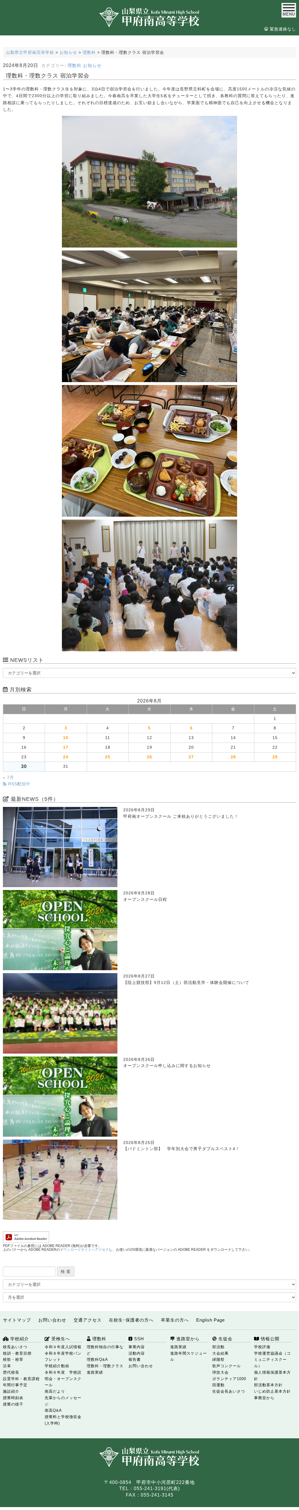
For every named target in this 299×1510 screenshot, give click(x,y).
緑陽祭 (218, 1359)
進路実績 (178, 1347)
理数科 (74, 65)
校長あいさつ (15, 1347)
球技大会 (220, 1372)
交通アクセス (88, 1319)
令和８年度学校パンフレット (63, 1356)
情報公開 (269, 1338)
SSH (138, 1338)
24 (65, 757)
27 (191, 757)
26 (149, 757)
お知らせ (92, 65)
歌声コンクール (226, 1366)
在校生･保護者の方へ (131, 1319)
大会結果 (220, 1353)
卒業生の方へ (175, 1319)
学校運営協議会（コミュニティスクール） (272, 1359)
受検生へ (60, 1338)
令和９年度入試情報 (63, 1347)
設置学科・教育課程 (21, 1379)
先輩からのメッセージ (63, 1401)
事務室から (264, 1398)
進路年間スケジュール (188, 1356)
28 (233, 757)
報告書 (134, 1359)
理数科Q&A (97, 1359)
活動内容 (136, 1353)
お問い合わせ (52, 1319)
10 (65, 738)
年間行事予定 (15, 1385)
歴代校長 (11, 1372)
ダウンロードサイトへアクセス (84, 1249)
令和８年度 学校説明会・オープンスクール (63, 1378)
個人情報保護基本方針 (272, 1375)
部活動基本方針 (268, 1385)
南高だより (55, 1391)
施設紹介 (11, 1391)
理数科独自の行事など (105, 1350)
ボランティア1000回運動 (229, 1382)
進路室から (187, 1338)
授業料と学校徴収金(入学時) (63, 1420)
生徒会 (224, 1338)
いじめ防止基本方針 (272, 1391)
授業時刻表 (13, 1398)
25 (107, 757)
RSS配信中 (18, 784)
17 (65, 747)
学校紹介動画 (57, 1366)
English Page (210, 1319)
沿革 (7, 1366)
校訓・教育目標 (17, 1353)
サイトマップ (17, 1319)
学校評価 (262, 1347)
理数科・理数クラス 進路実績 (105, 1369)
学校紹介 (19, 1338)
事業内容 (136, 1347)
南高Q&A (53, 1410)
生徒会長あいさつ (228, 1391)
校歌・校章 (13, 1359)
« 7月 (8, 777)
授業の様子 (13, 1404)
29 (275, 757)
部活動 (218, 1347)
